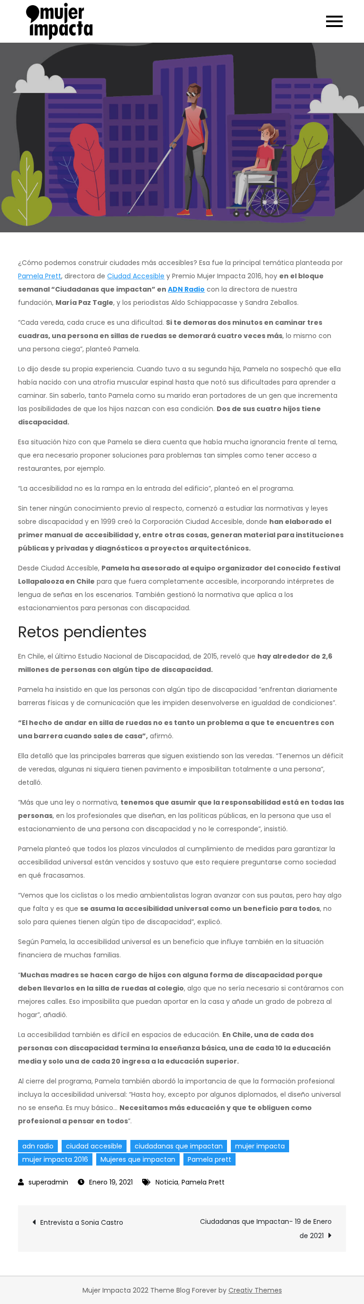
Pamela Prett (39, 276)
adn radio (38, 1146)
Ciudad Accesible (135, 276)
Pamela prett (209, 1159)
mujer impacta (260, 1146)
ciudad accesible (94, 1146)
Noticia (166, 1182)
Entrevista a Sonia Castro (81, 1222)
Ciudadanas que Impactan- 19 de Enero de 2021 (266, 1228)
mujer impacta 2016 (55, 1159)
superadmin (48, 1182)
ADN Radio (186, 289)
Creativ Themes (255, 1290)
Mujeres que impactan (137, 1159)
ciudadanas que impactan (179, 1146)
